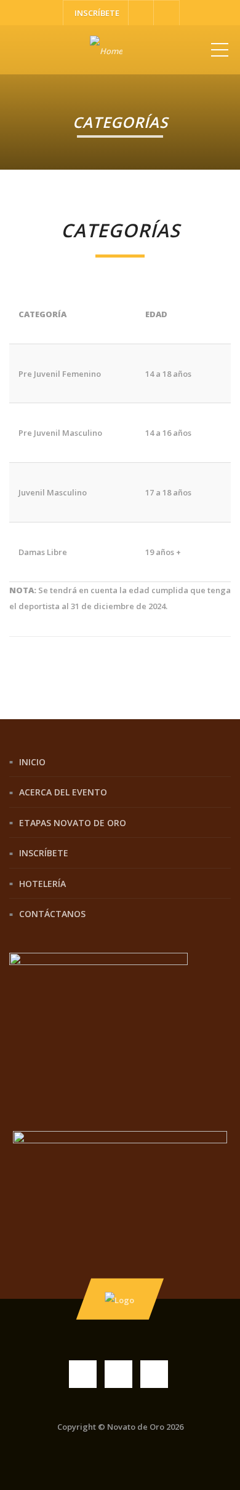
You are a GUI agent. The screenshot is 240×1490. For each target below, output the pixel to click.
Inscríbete (43, 853)
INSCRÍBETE (96, 12)
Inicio (32, 761)
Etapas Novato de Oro (72, 822)
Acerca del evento (63, 792)
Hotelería (42, 883)
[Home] (106, 49)
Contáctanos (52, 914)
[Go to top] (120, 1298)
